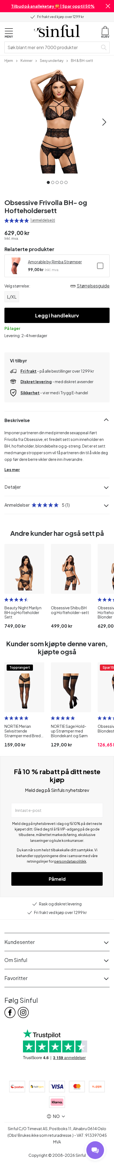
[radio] (6, 220)
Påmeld (57, 879)
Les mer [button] (12, 469)
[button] (108, 6)
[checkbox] (100, 266)
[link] (8, 60)
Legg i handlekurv (57, 315)
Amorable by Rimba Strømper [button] (55, 261)
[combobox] (52, 47)
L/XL (12, 297)
